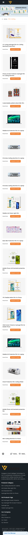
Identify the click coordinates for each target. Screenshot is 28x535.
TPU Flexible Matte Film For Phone (12, 297)
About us (4, 515)
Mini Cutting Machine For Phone (12, 439)
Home (5, 19)
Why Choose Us (5, 517)
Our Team (4, 520)
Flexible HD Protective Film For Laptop (13, 131)
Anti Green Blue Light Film (8, 488)
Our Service (4, 523)
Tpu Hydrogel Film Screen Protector (11, 503)
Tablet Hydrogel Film (7, 508)
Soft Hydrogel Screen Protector (10, 500)
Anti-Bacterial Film (6, 491)
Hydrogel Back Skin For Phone (9, 493)
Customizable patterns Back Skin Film (13, 103)
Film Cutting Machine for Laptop (10, 486)
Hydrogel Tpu (5, 505)
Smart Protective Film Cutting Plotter (13, 382)
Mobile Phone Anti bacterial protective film (14, 269)
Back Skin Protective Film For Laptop (13, 241)
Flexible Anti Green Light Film (11, 213)
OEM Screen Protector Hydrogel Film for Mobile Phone (14, 326)
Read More (5, 49)
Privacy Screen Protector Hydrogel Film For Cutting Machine (14, 75)
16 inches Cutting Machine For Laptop (13, 158)
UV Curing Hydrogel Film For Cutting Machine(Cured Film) (13, 45)
